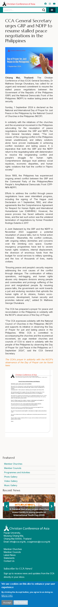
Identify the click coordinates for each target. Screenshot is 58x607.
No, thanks (20, 602)
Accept (7, 602)
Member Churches (13, 464)
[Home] (18, 3)
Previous (6, 506)
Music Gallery (10, 485)
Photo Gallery (10, 476)
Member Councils (12, 468)
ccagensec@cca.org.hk (38, 541)
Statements (9, 558)
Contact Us (9, 561)
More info (7, 595)
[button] (52, 10)
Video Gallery (11, 481)
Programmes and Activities (17, 472)
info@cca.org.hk (18, 541)
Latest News (10, 555)
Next (51, 506)
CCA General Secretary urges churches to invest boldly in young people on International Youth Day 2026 (29, 512)
